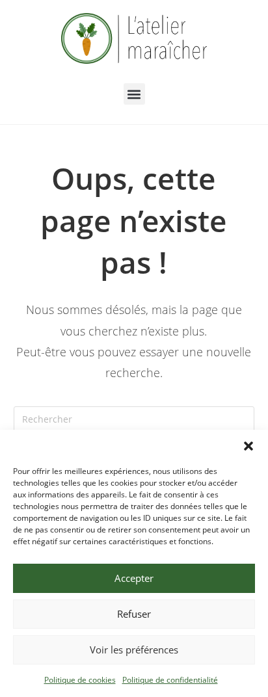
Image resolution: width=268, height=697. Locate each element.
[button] (248, 446)
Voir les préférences (134, 649)
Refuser (134, 613)
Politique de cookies (80, 679)
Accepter (134, 578)
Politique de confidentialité (170, 679)
